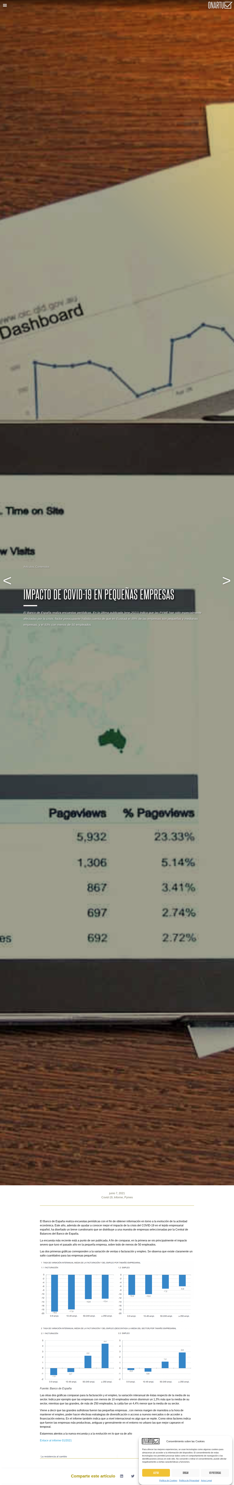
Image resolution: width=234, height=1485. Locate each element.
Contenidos (42, 566)
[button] (5, 5)
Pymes (128, 1197)
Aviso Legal (206, 1480)
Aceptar (156, 1472)
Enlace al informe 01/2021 (56, 1440)
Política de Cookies (168, 1480)
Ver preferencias (215, 1472)
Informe (118, 1197)
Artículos (28, 566)
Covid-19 (107, 1197)
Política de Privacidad (189, 1480)
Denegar (185, 1472)
